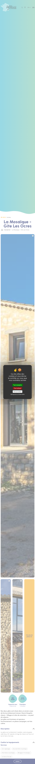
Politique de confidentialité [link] (17, 394)
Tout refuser (17, 388)
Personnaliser (17, 391)
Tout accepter (17, 385)
